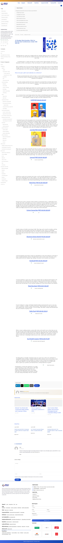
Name (33, 505)
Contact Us (60, 2)
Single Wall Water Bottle (7, 113)
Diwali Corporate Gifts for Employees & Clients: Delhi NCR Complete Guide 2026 (22, 431)
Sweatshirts (5, 76)
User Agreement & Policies (5, 55)
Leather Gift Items (5, 127)
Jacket (4, 69)
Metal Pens (4, 138)
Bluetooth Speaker (5, 168)
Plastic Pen (4, 140)
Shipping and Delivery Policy (5, 56)
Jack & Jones (4, 159)
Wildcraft (3, 157)
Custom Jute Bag (6, 87)
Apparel (3, 68)
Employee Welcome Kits (6, 117)
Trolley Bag (4, 92)
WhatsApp (27, 385)
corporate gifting (4, 13)
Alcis (2, 163)
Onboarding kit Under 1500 (7, 120)
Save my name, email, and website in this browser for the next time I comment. (29, 476)
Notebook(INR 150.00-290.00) (21, 24)
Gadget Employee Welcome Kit (7, 145)
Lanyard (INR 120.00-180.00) (21, 16)
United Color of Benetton (6, 152)
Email (32, 385)
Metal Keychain (5, 124)
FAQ (1, 53)
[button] (61, 5)
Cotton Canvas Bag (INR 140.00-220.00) (22, 20)
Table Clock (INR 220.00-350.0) (21, 28)
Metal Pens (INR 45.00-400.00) (21, 18)
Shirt (3, 78)
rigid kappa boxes (4, 23)
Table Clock (5, 96)
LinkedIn (18, 385)
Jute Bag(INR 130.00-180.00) (21, 14)
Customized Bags (5, 82)
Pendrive (3, 170)
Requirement (34, 513)
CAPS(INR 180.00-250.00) (20, 12)
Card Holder (5, 108)
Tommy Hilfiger (4, 154)
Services (2, 58)
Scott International (5, 161)
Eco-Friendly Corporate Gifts (7, 115)
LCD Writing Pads (4, 175)
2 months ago (21, 448)
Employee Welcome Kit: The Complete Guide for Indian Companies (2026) (54, 431)
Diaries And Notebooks (6, 136)
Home (19, 2)
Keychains (3, 122)
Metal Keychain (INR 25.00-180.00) (21, 26)
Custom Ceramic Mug (6, 112)
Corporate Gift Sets (5, 99)
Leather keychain (6, 126)
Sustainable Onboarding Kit (7, 119)
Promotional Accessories (7, 103)
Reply (20, 454)
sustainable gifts (4, 25)
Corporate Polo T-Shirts (8, 75)
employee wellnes (4, 17)
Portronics (3, 164)
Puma (3, 156)
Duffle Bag (4, 89)
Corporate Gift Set (5, 512)
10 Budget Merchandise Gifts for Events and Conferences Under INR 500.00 (26, 10)
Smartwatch (4, 179)
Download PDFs (53, 2)
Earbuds (3, 177)
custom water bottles (5, 15)
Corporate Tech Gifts (44, 2)
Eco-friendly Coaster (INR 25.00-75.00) (22, 30)
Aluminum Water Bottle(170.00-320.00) (22, 22)
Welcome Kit (30, 2)
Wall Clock (4, 98)
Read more (16, 434)
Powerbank (3, 173)
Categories (23, 2)
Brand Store (37, 2)
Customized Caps (6, 80)
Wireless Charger (5, 180)
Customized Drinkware (5, 110)
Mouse (3, 171)
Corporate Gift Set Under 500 (8, 106)
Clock (3, 94)
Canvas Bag (5, 85)
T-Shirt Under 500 (7, 73)
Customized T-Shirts (6, 71)
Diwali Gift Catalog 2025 (7, 101)
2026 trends (3, 11)
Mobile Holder (6, 105)
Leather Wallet (5, 129)
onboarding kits (4, 19)
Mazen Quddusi (26, 391)
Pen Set (4, 142)
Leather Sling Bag (6, 131)
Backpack (4, 83)
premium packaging (4, 21)
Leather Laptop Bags (6, 90)
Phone (48, 509)
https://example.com (36, 452)
